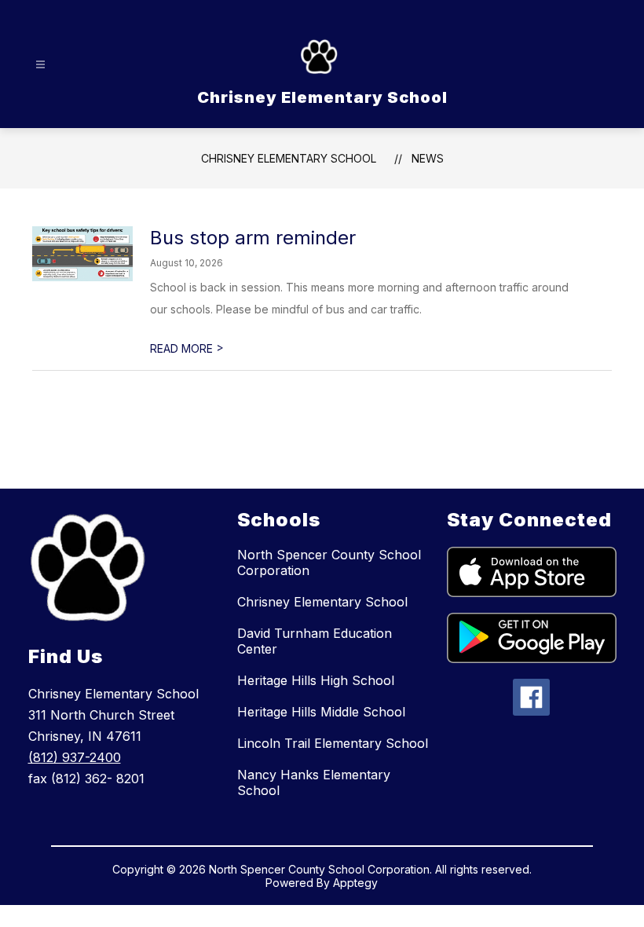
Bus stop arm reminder (253, 237)
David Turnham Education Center (314, 641)
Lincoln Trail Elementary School (332, 743)
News (428, 158)
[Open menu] (40, 65)
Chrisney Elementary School (288, 158)
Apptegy (355, 882)
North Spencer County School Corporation (329, 562)
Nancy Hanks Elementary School (313, 782)
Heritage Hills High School (315, 680)
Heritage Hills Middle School (321, 712)
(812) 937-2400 (74, 757)
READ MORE (187, 348)
